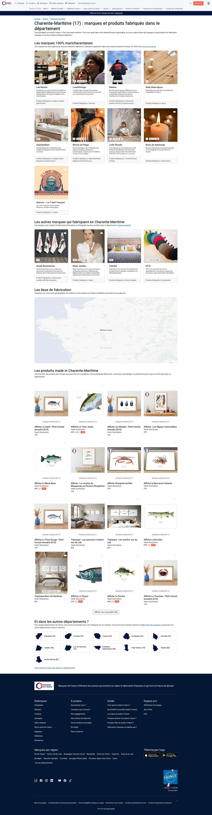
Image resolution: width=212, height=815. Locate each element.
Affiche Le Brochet (153, 539)
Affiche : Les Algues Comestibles (160, 426)
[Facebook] (41, 781)
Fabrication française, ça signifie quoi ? (122, 727)
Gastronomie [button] (117, 9)
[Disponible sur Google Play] (170, 755)
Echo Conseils (110, 808)
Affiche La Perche (116, 596)
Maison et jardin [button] (57, 9)
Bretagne (38, 758)
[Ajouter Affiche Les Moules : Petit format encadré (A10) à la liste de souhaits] (138, 386)
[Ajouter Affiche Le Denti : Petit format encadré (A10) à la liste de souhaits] (65, 386)
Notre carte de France (43, 727)
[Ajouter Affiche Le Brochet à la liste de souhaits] (174, 499)
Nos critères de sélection (81, 718)
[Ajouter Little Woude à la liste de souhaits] (138, 112)
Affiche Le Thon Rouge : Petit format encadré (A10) (49, 541)
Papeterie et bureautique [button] (153, 9)
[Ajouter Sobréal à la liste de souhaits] (138, 233)
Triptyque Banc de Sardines (48, 596)
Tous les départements (43, 763)
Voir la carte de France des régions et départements (54, 668)
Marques (21, 3)
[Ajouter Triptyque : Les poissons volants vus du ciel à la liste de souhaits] (101, 499)
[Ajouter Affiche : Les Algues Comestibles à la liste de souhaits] (174, 386)
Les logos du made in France (118, 714)
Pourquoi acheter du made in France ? (121, 718)
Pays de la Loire (127, 754)
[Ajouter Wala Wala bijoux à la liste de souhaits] (174, 54)
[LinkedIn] (51, 781)
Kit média (74, 727)
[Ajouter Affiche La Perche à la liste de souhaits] (138, 555)
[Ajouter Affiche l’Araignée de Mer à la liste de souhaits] (138, 442)
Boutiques (44, 3)
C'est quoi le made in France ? (118, 705)
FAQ (145, 714)
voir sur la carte (149, 46)
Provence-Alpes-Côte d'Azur (100, 758)
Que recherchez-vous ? (87, 3)
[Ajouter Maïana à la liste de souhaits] (138, 54)
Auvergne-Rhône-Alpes (78, 758)
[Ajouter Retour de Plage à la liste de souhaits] (101, 112)
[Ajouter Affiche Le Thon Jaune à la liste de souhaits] (101, 386)
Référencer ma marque (153, 705)
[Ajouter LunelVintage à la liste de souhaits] (101, 54)
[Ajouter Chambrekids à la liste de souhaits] (65, 112)
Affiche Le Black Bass (45, 483)
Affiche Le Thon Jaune (82, 426)
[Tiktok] (70, 781)
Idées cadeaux (57, 3)
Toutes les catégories (174, 9)
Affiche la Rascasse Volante (158, 483)
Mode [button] (45, 9)
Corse (115, 758)
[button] (114, 803)
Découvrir (119, 13)
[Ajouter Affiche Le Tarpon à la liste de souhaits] (101, 555)
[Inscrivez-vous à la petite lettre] (35, 781)
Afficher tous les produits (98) (106, 612)
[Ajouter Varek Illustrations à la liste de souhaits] (65, 233)
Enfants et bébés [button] (133, 9)
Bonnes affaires (35, 9)
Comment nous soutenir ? (81, 709)
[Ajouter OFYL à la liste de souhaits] (174, 233)
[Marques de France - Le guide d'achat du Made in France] (6, 3)
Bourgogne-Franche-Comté (74, 754)
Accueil (37, 19)
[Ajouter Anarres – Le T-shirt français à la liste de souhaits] (65, 169)
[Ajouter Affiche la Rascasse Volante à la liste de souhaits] (174, 442)
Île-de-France (39, 754)
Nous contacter (77, 732)
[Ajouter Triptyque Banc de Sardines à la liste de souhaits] (65, 555)
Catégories (38, 705)
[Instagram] (46, 781)
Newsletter (38, 740)
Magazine (71, 3)
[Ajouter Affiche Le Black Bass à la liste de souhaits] (65, 442)
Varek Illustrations (41, 432)
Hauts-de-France (103, 754)
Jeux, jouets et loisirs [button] (91, 9)
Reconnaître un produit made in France (122, 709)
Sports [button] (106, 9)
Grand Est (115, 754)
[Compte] (208, 3)
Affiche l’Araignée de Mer (119, 483)
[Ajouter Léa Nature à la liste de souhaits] (65, 54)
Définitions (38, 736)
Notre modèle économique (81, 723)
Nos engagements (78, 714)
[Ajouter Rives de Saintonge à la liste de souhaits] (174, 112)
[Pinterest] (65, 781)
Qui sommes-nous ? (78, 705)
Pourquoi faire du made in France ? (120, 723)
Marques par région (46, 749)
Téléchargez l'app (154, 749)
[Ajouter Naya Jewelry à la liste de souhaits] (101, 233)
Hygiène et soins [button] (73, 9)
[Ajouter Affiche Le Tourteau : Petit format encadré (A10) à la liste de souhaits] (174, 555)
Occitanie (63, 758)
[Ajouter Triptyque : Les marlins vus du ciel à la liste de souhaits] (138, 499)
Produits (32, 3)
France (45, 19)
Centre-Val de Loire (54, 754)
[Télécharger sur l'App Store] (152, 755)
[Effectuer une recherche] (190, 3)
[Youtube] (59, 781)
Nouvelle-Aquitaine (58, 19)
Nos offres (148, 709)
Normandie (91, 754)
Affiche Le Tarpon (79, 596)
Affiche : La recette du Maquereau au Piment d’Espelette (88, 484)
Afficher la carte (106, 330)
